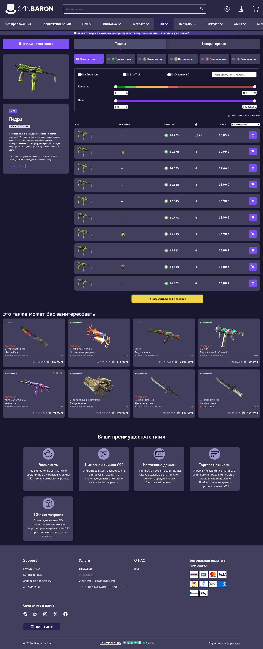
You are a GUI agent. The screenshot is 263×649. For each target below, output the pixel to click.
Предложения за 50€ (57, 24)
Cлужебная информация (224, 643)
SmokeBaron (86, 568)
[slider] (115, 86)
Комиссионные (32, 574)
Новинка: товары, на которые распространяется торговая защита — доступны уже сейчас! (131, 33)
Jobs (137, 568)
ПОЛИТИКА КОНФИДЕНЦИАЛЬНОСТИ (103, 587)
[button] (227, 9)
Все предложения (18, 24)
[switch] (81, 74)
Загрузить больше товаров (168, 299)
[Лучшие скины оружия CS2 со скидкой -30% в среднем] (10, 9)
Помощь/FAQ (31, 568)
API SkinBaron (32, 587)
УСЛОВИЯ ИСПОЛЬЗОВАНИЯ (97, 580)
